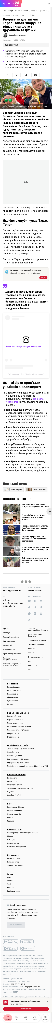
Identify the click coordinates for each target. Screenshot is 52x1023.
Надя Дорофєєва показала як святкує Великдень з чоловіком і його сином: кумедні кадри (26, 211)
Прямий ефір (12, 694)
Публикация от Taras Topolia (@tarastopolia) (26, 374)
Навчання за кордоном (16, 847)
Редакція (6, 633)
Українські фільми (14, 810)
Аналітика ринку (14, 858)
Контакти (31, 649)
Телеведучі (7, 645)
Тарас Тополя (19, 40)
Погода (10, 704)
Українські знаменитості (19, 11)
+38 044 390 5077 (35, 591)
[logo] (16, 3)
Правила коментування (37, 640)
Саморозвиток (13, 843)
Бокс (9, 877)
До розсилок (16, 925)
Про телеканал (9, 641)
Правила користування (12, 654)
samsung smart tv (27, 948)
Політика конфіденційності (10, 659)
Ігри (29, 670)
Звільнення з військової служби (20, 749)
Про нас (6, 628)
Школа (10, 836)
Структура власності (36, 657)
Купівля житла (13, 862)
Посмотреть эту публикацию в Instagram (23, 347)
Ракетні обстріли (14, 716)
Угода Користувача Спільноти (35, 635)
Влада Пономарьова (17, 35)
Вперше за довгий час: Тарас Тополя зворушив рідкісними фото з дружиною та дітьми (40, 11)
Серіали (10, 821)
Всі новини (12, 684)
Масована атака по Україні (18, 730)
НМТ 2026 (11, 840)
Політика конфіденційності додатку (38, 629)
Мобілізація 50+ (13, 752)
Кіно (9, 804)
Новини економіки (16, 774)
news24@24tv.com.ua (12, 591)
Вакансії (31, 653)
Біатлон (10, 888)
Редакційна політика (11, 637)
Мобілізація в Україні (17, 745)
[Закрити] (47, 1001)
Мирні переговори (15, 723)
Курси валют (12, 781)
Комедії (10, 817)
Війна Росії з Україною (18, 713)
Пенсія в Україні (14, 795)
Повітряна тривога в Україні (19, 726)
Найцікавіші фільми (15, 807)
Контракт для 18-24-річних (18, 759)
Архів (30, 661)
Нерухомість (13, 855)
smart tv (10, 948)
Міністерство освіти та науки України (22, 833)
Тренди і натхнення (15, 865)
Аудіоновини (12, 701)
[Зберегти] (45, 75)
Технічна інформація (36, 644)
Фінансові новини (14, 785)
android (10, 941)
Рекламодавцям (9, 649)
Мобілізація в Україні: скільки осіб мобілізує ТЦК (27, 766)
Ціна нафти (12, 778)
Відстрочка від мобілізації (18, 763)
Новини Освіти (14, 829)
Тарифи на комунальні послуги (20, 788)
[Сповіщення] (49, 3)
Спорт (10, 874)
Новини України (14, 690)
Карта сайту (32, 665)
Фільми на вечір (14, 814)
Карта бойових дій (15, 720)
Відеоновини (12, 697)
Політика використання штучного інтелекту (12, 664)
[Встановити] (26, 1005)
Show (5, 11)
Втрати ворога (13, 737)
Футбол (10, 881)
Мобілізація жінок (14, 756)
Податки (10, 792)
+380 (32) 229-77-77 (17, 984)
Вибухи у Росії (13, 733)
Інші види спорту (14, 891)
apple (27, 941)
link (29, 601)
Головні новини (13, 687)
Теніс (9, 884)
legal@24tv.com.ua (32, 987)
